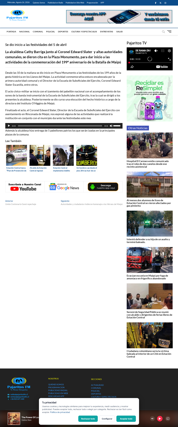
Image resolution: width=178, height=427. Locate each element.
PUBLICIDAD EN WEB (58, 393)
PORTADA (11, 31)
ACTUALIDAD (97, 385)
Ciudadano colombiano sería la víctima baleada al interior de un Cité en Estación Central (149, 353)
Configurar (107, 419)
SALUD (119, 31)
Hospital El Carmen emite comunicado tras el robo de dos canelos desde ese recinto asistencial (148, 164)
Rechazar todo (88, 419)
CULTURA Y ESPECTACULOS (84, 31)
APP (102, 3)
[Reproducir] (9, 125)
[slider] (117, 125)
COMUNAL (38, 31)
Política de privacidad (60, 412)
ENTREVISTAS (106, 31)
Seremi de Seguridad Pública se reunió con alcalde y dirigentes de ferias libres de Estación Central (149, 314)
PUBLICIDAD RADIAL (58, 390)
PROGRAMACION (56, 387)
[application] (63, 126)
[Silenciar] (111, 125)
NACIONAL (24, 31)
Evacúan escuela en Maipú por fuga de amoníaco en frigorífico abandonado (147, 277)
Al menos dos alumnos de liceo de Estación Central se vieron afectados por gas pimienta (149, 203)
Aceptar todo (126, 419)
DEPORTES (63, 31)
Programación (92, 3)
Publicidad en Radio (55, 3)
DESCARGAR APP (56, 396)
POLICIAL (50, 31)
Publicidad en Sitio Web (75, 3)
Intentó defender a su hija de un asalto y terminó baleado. (148, 241)
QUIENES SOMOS (56, 384)
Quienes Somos (39, 3)
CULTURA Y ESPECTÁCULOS (103, 397)
